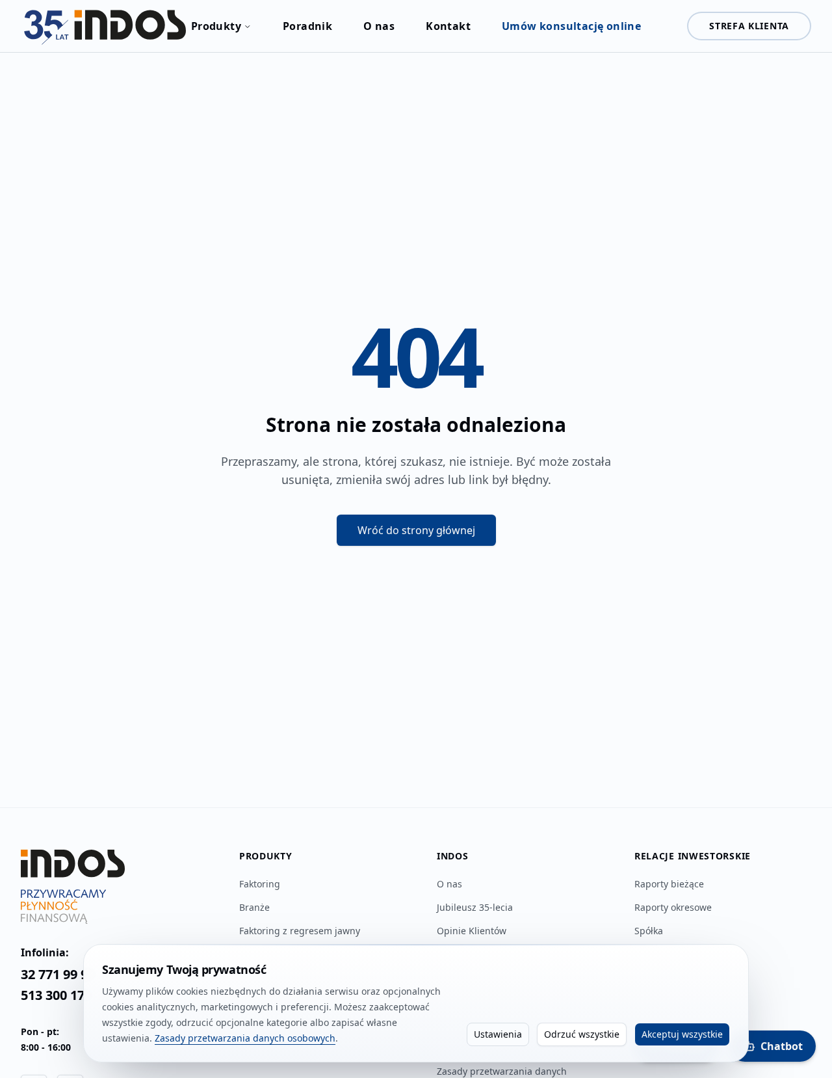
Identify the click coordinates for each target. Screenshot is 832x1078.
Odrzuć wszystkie (581, 1034)
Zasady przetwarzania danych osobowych (245, 1038)
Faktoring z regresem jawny (299, 930)
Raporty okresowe (673, 907)
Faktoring (259, 884)
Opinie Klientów (471, 930)
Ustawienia (498, 1034)
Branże (254, 907)
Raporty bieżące (669, 884)
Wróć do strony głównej (416, 530)
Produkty (216, 26)
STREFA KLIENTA (749, 26)
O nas (379, 26)
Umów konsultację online (571, 26)
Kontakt (448, 26)
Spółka (648, 930)
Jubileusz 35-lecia (475, 907)
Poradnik (307, 26)
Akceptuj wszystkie (682, 1034)
